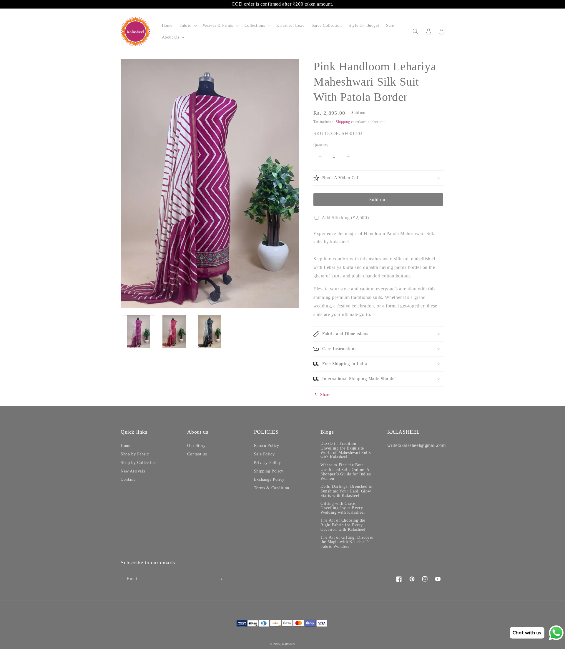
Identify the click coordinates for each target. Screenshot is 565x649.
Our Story (196, 445)
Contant (128, 479)
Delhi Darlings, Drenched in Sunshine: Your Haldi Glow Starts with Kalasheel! (346, 491)
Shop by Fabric (135, 454)
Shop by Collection (138, 462)
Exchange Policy (269, 479)
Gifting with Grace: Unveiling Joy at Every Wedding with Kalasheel (342, 508)
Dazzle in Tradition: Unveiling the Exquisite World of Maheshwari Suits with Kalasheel (345, 450)
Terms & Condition (271, 488)
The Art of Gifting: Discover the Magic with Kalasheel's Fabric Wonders (346, 542)
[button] (187, 25)
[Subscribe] (220, 578)
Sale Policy (264, 454)
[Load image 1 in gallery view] (138, 331)
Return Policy (266, 445)
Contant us (197, 454)
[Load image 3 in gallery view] (209, 331)
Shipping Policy (268, 471)
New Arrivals (133, 471)
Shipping (343, 122)
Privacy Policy (267, 462)
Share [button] (325, 394)
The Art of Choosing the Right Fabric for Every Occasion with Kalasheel (342, 525)
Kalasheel (288, 643)
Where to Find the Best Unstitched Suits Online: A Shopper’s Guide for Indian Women (345, 472)
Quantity (320, 145)
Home (126, 445)
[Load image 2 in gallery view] (174, 331)
